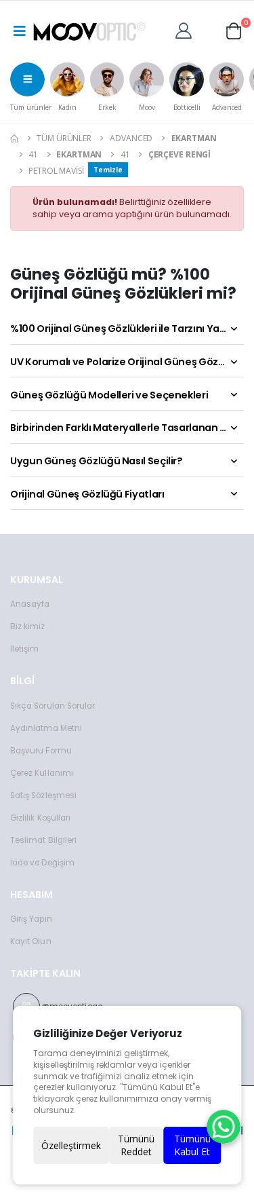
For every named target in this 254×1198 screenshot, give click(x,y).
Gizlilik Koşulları (40, 817)
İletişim (24, 648)
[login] (186, 29)
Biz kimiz (27, 626)
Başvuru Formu (41, 750)
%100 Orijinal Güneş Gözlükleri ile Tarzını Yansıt (124, 328)
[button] (234, 30)
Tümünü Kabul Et (192, 1145)
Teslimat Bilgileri (43, 840)
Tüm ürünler (30, 107)
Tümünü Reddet (136, 1145)
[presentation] (15, 83)
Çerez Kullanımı (41, 773)
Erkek (107, 107)
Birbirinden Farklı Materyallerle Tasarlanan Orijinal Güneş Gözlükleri (127, 427)
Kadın (67, 107)
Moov (147, 107)
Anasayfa (29, 604)
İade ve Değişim (42, 862)
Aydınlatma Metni (46, 728)
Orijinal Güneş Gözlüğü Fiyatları (87, 494)
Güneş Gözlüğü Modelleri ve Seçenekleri (109, 395)
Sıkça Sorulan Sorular (52, 705)
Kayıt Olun (30, 941)
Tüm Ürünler (64, 138)
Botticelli (186, 107)
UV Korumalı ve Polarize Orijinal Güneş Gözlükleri (127, 362)
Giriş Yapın (31, 919)
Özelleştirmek (71, 1145)
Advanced (227, 107)
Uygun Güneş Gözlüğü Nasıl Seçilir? (96, 461)
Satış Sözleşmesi (43, 795)
